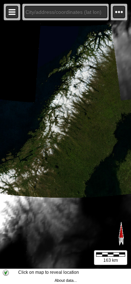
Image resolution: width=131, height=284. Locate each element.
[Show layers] (12, 12)
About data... (66, 280)
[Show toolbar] (119, 12)
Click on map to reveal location (48, 272)
